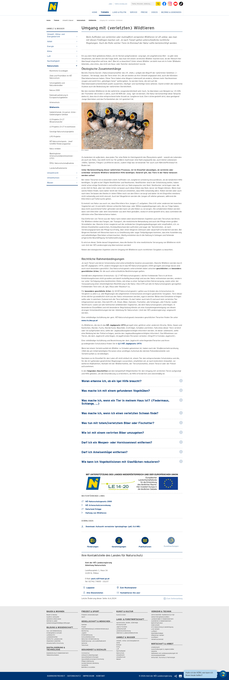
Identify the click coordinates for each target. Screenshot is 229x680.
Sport (83, 617)
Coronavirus (85, 653)
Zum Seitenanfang (174, 598)
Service (133, 12)
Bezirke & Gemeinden (171, 12)
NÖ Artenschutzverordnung (98, 505)
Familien (84, 625)
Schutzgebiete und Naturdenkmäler (57, 84)
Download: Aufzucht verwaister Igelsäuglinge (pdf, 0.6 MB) (112, 526)
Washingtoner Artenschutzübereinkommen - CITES (61, 156)
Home (94, 12)
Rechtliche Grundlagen (58, 71)
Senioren (84, 643)
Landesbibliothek (52, 637)
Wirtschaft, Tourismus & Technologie (163, 657)
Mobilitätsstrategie (157, 633)
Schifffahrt (154, 637)
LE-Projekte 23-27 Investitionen (62, 127)
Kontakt (100, 676)
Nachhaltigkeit (53, 61)
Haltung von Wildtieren (95, 513)
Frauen (83, 627)
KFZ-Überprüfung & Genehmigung (162, 627)
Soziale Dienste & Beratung (90, 663)
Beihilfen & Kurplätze (88, 667)
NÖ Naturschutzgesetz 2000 (98, 501)
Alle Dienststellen (94, 593)
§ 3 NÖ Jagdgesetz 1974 (129, 343)
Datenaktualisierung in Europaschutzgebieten (58, 96)
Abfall (49, 41)
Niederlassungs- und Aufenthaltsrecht (93, 641)
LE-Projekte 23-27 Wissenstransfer (56, 120)
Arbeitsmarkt (155, 647)
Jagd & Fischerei (121, 627)
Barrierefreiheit (56, 676)
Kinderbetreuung (86, 635)
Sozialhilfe (84, 665)
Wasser (50, 182)
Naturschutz (81, 20)
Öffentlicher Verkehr (157, 635)
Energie (50, 46)
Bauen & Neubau (52, 615)
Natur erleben (55, 149)
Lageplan (90, 588)
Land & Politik (119, 12)
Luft (49, 56)
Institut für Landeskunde (54, 639)
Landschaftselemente (58, 168)
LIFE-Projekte (54, 136)
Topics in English (121, 4)
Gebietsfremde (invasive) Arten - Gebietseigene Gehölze (63, 113)
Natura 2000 (54, 90)
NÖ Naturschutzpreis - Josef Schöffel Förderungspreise (60, 142)
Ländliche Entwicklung (123, 631)
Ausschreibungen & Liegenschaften (162, 649)
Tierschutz (84, 645)
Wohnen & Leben (52, 621)
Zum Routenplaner (128, 588)
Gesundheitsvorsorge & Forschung (92, 659)
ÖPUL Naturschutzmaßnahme (61, 163)
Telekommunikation (53, 655)
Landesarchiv (51, 635)
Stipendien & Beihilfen (54, 641)
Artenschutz (54, 102)
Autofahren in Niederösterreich (161, 621)
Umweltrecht (52, 173)
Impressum (88, 676)
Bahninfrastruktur (157, 623)
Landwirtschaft (121, 629)
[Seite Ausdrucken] (180, 677)
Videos (154, 12)
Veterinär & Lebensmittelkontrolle (127, 633)
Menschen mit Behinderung (90, 639)
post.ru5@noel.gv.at (100, 578)
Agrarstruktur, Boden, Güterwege (127, 622)
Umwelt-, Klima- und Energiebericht (56, 35)
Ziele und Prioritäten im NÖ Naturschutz (60, 77)
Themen (105, 12)
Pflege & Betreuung (87, 661)
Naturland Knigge (93, 509)
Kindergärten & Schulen (54, 633)
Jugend (83, 633)
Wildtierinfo (92, 20)
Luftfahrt (154, 631)
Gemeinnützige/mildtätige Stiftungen (58, 623)
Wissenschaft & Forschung (55, 643)
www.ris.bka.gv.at (89, 320)
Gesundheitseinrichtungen (89, 657)
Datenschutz (74, 676)
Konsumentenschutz (88, 637)
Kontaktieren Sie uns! (130, 593)
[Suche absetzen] (158, 4)
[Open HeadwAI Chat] (223, 674)
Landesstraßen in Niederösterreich (162, 619)
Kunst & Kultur (121, 615)
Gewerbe (154, 651)
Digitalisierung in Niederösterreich (57, 653)
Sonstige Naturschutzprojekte (61, 132)
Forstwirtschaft (121, 625)
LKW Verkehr (155, 629)
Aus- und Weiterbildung (54, 631)
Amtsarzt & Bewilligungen (89, 655)
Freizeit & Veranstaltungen (89, 615)
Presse (144, 12)
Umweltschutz (53, 178)
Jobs (110, 4)
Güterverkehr (155, 625)
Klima (49, 51)
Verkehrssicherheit (157, 639)
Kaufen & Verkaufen (53, 617)
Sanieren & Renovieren (54, 619)
